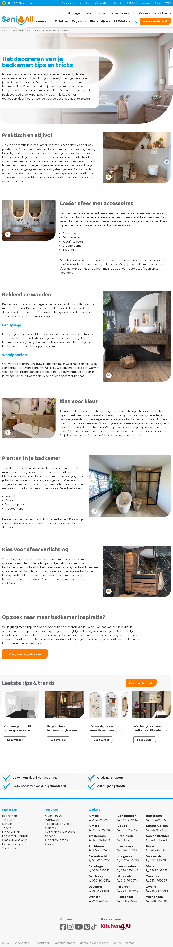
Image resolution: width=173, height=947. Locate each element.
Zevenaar (153, 876)
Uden (150, 846)
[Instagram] (70, 927)
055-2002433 (101, 850)
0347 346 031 (158, 870)
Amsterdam (97, 836)
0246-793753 (101, 870)
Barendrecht (98, 856)
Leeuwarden (126, 866)
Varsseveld (154, 856)
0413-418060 (158, 850)
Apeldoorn (96, 846)
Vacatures (9, 848)
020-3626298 (101, 840)
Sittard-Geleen (157, 826)
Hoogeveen (125, 856)
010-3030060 (159, 819)
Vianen (151, 866)
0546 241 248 (100, 819)
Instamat (126, 3)
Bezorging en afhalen (60, 832)
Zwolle (151, 886)
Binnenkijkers (11, 832)
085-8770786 (101, 860)
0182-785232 (129, 830)
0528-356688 (130, 860)
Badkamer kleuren (15, 836)
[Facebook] (63, 927)
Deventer (95, 886)
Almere (94, 826)
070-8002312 (101, 880)
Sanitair (7, 823)
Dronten (95, 896)
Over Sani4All (54, 815)
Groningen (125, 836)
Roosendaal (125, 896)
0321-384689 (100, 900)
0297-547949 (129, 890)
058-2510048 (130, 870)
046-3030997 (159, 830)
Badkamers (9, 815)
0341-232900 (130, 850)
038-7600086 (159, 890)
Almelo (94, 815)
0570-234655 (100, 890)
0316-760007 (158, 880)
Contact (50, 844)
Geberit (97, 3)
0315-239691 (158, 860)
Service (50, 836)
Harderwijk (125, 846)
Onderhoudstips (56, 840)
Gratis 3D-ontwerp (14, 840)
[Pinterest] (87, 927)
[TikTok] (94, 927)
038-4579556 (129, 819)
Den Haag (96, 876)
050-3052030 (130, 840)
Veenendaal (155, 896)
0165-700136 (129, 900)
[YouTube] (79, 927)
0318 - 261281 (158, 900)
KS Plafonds (111, 3)
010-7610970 (129, 880)
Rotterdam (154, 815)
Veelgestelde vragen (59, 823)
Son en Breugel (157, 836)
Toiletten (8, 819)
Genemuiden (127, 815)
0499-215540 (158, 840)
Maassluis (124, 876)
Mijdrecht (124, 886)
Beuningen (97, 866)
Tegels (6, 828)
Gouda (122, 826)
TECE (148, 3)
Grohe (138, 3)
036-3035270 (101, 830)
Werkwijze (52, 819)
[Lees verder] (21, 718)
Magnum (160, 3)
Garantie (51, 828)
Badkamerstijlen (13, 844)
